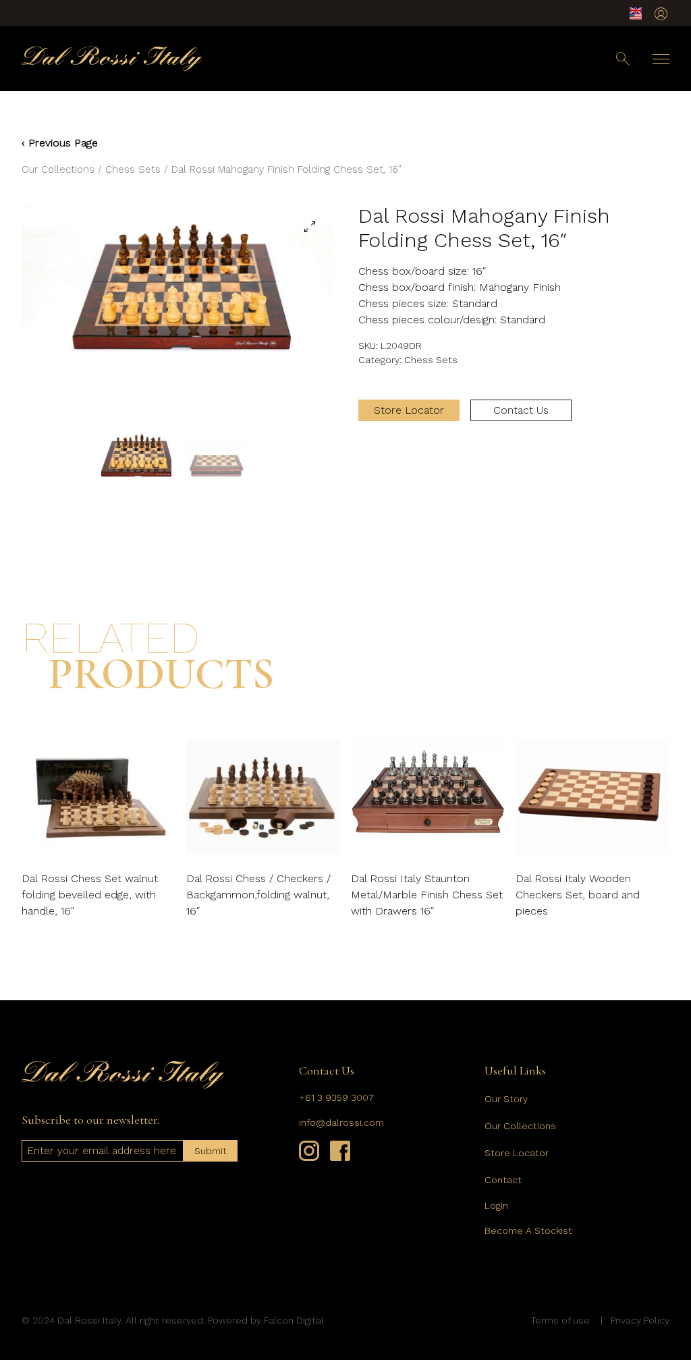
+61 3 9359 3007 (336, 1097)
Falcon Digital (294, 1320)
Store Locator (409, 410)
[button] (310, 227)
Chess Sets (133, 169)
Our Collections (58, 169)
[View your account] (661, 13)
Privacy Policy (640, 1320)
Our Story (506, 1098)
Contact (503, 1179)
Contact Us (521, 410)
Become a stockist (528, 1230)
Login (496, 1205)
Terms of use (560, 1320)
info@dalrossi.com (341, 1122)
